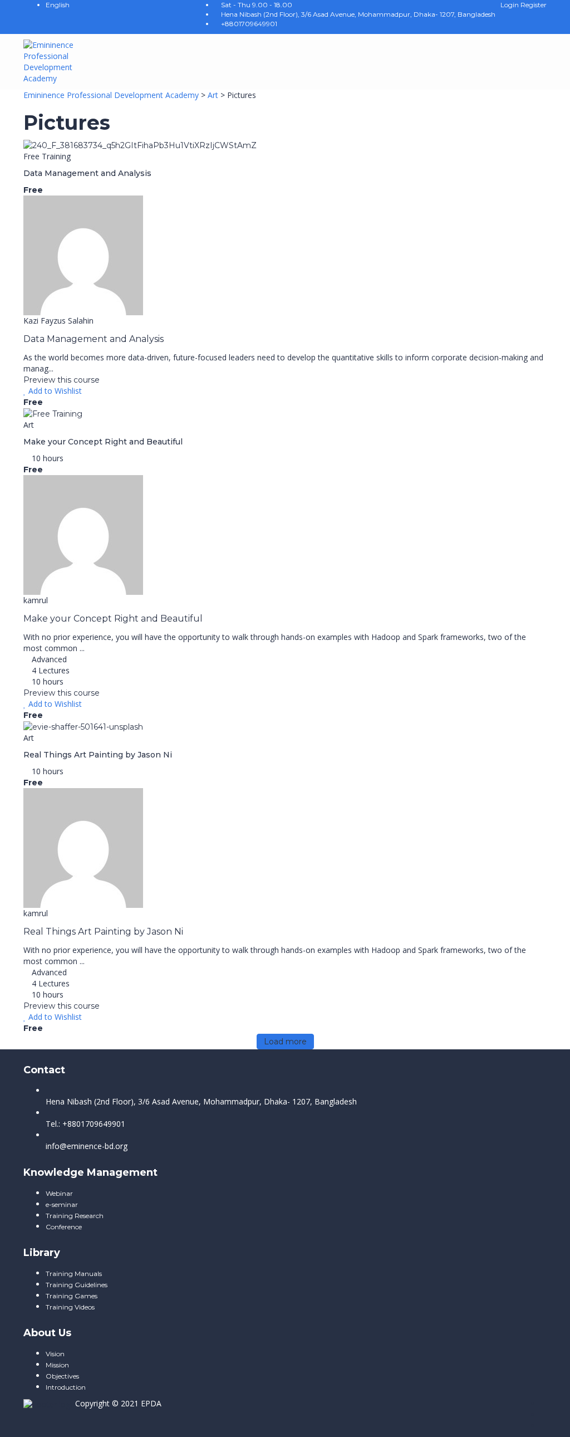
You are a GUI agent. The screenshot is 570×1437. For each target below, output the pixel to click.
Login (510, 5)
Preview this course (61, 380)
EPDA (151, 1403)
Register (533, 5)
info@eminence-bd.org (86, 1146)
